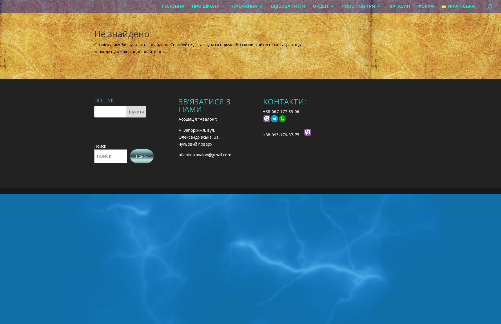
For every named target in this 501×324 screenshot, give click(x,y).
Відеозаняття (288, 6)
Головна (173, 6)
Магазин (399, 6)
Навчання (244, 6)
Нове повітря (358, 6)
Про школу (205, 6)
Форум (426, 6)
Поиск (100, 146)
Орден (320, 6)
